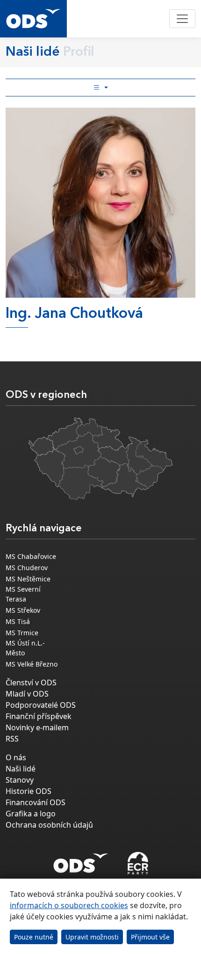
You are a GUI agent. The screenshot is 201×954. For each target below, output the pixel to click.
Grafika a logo (31, 813)
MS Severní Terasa (23, 594)
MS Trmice (22, 632)
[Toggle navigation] (182, 18)
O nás (16, 757)
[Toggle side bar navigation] (100, 87)
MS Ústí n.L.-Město (25, 647)
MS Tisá (18, 621)
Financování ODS (35, 802)
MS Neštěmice (28, 578)
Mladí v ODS (27, 694)
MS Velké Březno (31, 664)
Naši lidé (21, 768)
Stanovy (20, 780)
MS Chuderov (27, 567)
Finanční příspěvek (39, 716)
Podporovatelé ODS (41, 705)
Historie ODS (28, 791)
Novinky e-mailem (37, 727)
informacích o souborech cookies (69, 905)
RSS (12, 739)
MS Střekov (23, 610)
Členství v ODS (31, 682)
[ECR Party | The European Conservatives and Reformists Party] (138, 863)
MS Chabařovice (31, 556)
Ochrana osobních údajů (49, 825)
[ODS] (81, 860)
